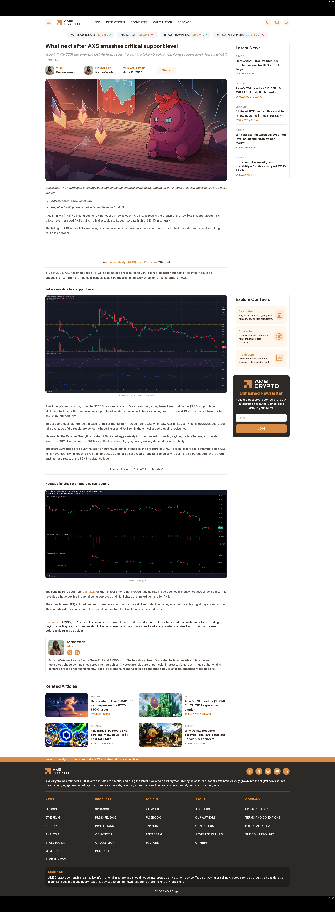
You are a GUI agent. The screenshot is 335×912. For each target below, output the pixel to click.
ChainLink (96, 726)
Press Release (105, 817)
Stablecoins (55, 842)
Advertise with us (209, 834)
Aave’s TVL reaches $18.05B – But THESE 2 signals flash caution (206, 705)
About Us (202, 809)
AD (330, 1)
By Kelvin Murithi (246, 175)
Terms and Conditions (262, 817)
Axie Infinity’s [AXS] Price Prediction (134, 262)
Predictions (115, 22)
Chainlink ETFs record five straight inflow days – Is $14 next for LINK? (110, 735)
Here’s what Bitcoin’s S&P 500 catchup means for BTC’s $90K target (257, 65)
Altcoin (189, 696)
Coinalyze (89, 591)
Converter (139, 22)
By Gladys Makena (102, 743)
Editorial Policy (258, 826)
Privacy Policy (256, 809)
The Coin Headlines (260, 834)
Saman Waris (65, 72)
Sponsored (104, 809)
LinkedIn (151, 826)
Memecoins (53, 851)
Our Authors (205, 817)
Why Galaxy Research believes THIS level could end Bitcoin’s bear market (205, 735)
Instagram (153, 834)
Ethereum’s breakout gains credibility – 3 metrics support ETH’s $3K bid (261, 166)
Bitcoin (95, 696)
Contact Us (204, 826)
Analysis (52, 834)
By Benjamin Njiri (195, 743)
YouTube (152, 842)
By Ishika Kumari (100, 714)
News (96, 22)
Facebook (153, 817)
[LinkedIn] (77, 652)
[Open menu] (48, 22)
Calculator (162, 22)
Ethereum (241, 157)
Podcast (185, 22)
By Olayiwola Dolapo (198, 714)
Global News (55, 859)
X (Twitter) (154, 809)
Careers (201, 842)
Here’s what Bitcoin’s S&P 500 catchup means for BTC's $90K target (112, 705)
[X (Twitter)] (69, 652)
